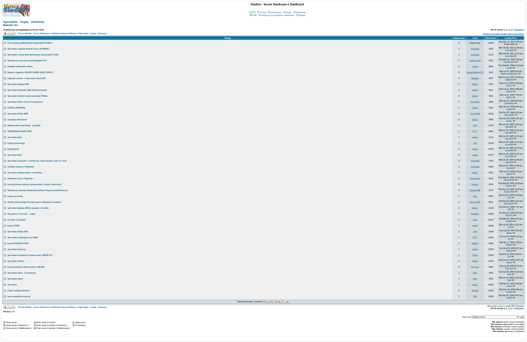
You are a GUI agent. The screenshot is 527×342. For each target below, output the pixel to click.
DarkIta (475, 290)
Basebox (475, 214)
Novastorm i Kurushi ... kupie (21, 214)
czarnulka (475, 167)
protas (509, 233)
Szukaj (263, 12)
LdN (475, 143)
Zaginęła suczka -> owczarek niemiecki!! (26, 78)
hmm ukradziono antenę (19, 296)
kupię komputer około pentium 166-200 (25, 267)
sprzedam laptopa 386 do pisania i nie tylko (28, 208)
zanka (475, 108)
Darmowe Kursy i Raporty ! (20, 178)
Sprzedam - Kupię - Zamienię (23, 22)
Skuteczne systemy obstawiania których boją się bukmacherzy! (37, 190)
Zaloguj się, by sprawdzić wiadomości (278, 15)
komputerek (13, 149)
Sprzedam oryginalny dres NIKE (22, 237)
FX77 (475, 131)
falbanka (475, 78)
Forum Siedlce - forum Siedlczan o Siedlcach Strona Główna (47, 33)
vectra (475, 66)
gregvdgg (475, 49)
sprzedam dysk (14, 137)
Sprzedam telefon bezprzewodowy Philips (27, 96)
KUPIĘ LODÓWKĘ (16, 108)
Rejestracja (300, 12)
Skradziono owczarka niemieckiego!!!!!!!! (27, 60)
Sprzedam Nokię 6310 (17, 231)
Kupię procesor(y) (16, 143)
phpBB (257, 338)
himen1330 (475, 113)
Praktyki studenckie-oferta (20, 66)
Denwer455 (475, 178)
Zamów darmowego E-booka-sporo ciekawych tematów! (34, 202)
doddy (475, 225)
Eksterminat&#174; (475, 72)
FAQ (253, 12)
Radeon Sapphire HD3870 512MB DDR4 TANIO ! (30, 72)
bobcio (475, 84)
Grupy (288, 12)
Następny (519, 30)
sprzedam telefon (15, 261)
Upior (475, 220)
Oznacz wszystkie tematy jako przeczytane (503, 34)
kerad (509, 168)
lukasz (475, 119)
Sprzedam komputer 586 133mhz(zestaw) (27, 90)
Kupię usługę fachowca (18, 290)
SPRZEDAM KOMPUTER (19, 131)
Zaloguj (302, 15)
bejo (475, 273)
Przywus (475, 267)
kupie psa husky (15, 196)
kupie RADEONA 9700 (18, 243)
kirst (475, 196)
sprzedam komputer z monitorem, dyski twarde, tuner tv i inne (37, 161)
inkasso (475, 184)
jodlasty (475, 243)
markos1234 (475, 60)
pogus (475, 137)
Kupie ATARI (13, 225)
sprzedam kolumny (16, 249)
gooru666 (509, 126)
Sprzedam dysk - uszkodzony (21, 273)
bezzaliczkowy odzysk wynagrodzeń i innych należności (34, 184)
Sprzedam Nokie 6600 (17, 113)
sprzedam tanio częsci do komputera (25, 102)
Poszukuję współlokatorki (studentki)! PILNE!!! (29, 43)
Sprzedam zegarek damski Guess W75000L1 (28, 49)
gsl (509, 227)
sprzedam (12, 284)
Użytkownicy (276, 12)
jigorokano (475, 102)
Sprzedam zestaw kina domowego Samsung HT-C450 (32, 54)
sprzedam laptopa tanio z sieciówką (24, 172)
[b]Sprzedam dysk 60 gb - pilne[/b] (23, 125)
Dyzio (475, 255)
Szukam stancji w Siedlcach (20, 167)
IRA (16, 25)
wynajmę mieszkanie (17, 119)
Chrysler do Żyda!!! (16, 220)
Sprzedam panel (15, 279)
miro (475, 125)
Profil (254, 15)
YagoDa (509, 221)
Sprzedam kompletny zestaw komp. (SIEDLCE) (29, 255)
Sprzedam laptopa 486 (18, 84)
